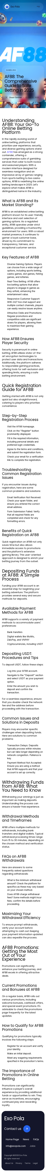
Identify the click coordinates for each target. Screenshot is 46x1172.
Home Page (12, 1139)
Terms (27, 1163)
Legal (35, 1163)
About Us (9, 1163)
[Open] (38, 6)
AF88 (10, 152)
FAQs (36, 1139)
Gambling (11, 70)
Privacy (19, 1163)
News (26, 1139)
